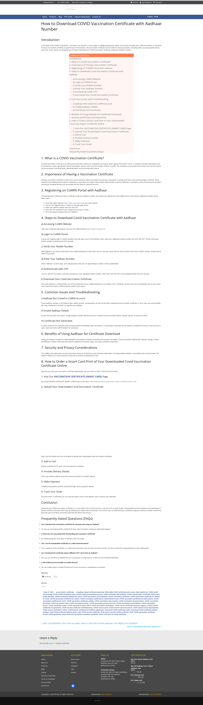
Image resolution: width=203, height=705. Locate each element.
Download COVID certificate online (117, 610)
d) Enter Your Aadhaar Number (88, 88)
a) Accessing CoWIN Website (87, 79)
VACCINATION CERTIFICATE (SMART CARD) (78, 376)
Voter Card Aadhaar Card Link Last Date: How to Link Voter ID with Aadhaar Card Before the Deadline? (89, 623)
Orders (73, 672)
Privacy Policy (46, 682)
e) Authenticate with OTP (85, 91)
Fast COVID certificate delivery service (63, 612)
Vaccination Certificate (65, 592)
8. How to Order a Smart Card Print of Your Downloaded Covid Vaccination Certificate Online (96, 122)
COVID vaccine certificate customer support (131, 605)
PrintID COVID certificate (52, 614)
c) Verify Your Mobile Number (87, 85)
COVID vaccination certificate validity (80, 601)
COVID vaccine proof (100, 608)
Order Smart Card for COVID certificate (114, 612)
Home (44, 17)
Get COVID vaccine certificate (89, 612)
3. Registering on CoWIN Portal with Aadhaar (91, 68)
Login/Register (147, 2)
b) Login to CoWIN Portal (85, 82)
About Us (44, 663)
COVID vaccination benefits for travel (68, 597)
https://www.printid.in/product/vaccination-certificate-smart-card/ (113, 382)
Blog (60, 17)
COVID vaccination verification (103, 605)
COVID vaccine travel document (120, 608)
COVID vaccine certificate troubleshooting (77, 608)
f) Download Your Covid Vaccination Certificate (95, 94)
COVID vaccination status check (79, 605)
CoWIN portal (73, 610)
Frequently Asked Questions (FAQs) (86, 151)
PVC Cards (68, 17)
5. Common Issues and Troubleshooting (88, 99)
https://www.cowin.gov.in (73, 203)
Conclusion (74, 148)
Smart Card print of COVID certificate (112, 614)
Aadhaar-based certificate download (91, 592)
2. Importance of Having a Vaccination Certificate (93, 65)
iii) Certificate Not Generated (87, 110)
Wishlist (135, 2)
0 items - (152, 17)
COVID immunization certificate (138, 594)
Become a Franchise (48, 676)
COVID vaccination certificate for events (64, 599)
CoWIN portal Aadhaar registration (91, 610)
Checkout (158, 2)
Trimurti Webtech (155, 694)
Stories (43, 672)
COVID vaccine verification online (55, 610)
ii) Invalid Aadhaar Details (85, 106)
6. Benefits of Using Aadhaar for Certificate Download (95, 114)
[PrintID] (50, 9)
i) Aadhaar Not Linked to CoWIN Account (92, 103)
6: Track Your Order (82, 144)
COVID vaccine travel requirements (145, 608)
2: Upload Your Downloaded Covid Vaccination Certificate (101, 131)
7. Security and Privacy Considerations (87, 117)
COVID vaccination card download (95, 597)
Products (52, 17)
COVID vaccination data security (106, 601)
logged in (52, 643)
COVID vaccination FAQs (60, 603)
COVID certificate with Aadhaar (114, 594)
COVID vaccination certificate (119, 597)
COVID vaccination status (57, 605)
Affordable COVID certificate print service (120, 592)
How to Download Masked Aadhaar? (145, 626)
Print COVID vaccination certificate (142, 612)
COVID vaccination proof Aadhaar (128, 603)
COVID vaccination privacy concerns (102, 603)
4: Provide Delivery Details (85, 137)
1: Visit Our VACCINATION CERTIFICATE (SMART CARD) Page (102, 128)
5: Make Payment (81, 141)
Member (98, 701)
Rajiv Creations (106, 694)
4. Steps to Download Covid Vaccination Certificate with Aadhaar (96, 73)
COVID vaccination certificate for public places (136, 599)
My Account (75, 659)
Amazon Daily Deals (82, 17)
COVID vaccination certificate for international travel (99, 599)
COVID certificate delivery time (64, 594)
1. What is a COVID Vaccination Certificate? (90, 61)
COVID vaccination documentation (131, 601)
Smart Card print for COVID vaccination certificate (80, 614)
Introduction (75, 58)
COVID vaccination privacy (79, 603)
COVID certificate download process (89, 594)
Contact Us (96, 17)
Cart (72, 669)
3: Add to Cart (79, 134)
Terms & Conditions (48, 679)
